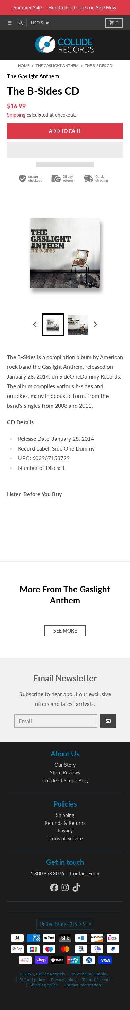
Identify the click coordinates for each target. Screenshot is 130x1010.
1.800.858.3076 (47, 873)
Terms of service (96, 979)
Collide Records (50, 973)
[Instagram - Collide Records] (65, 887)
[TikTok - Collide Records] (76, 887)
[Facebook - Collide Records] (54, 887)
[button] (65, 150)
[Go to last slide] (35, 324)
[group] (53, 324)
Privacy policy (63, 979)
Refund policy (32, 979)
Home (23, 65)
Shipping (16, 115)
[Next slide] (95, 324)
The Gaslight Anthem (57, 65)
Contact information (82, 985)
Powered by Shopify (89, 973)
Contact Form (84, 873)
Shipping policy (43, 985)
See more (65, 631)
